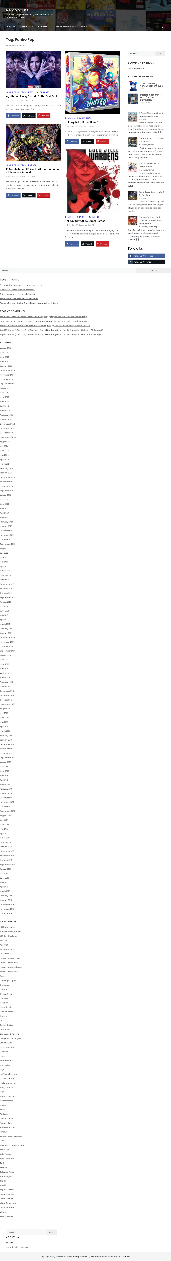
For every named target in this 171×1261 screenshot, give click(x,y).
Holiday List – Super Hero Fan (83, 122)
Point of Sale (6, 1123)
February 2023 (6, 521)
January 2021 (6, 633)
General (3, 1056)
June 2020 (4, 664)
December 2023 (7, 477)
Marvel (32, 92)
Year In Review (6, 1216)
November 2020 (7, 642)
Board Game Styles (9, 971)
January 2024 (6, 472)
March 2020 (5, 677)
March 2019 (5, 731)
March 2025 (5, 410)
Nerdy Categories (65, 27)
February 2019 (6, 735)
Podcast (10, 27)
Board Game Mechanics (11, 967)
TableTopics (5, 1154)
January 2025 (6, 419)
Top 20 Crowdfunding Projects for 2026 (72, 325)
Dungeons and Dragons (11, 1038)
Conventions (6, 994)
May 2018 (4, 775)
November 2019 (7, 695)
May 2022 (4, 561)
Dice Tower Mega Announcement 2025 (151, 84)
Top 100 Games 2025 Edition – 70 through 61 (82, 330)
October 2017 (6, 806)
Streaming (43, 27)
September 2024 (8, 437)
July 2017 (4, 820)
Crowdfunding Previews (17, 1247)
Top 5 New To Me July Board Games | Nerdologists (23, 316)
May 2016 (4, 882)
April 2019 (4, 726)
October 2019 (6, 700)
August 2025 (6, 388)
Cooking (4, 998)
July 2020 (4, 659)
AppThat (4, 945)
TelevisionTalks (7, 1172)
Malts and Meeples (9, 1083)
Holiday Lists (84, 118)
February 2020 (6, 682)
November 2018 (7, 748)
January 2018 (6, 793)
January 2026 (6, 366)
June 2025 (4, 397)
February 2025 (6, 415)
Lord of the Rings (8, 1078)
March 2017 (5, 837)
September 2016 (7, 864)
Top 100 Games (7, 1189)
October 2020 (6, 646)
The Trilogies (6, 1176)
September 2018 (7, 757)
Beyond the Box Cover (10, 958)
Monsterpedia (6, 1100)
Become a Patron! (136, 68)
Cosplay (4, 1002)
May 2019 (4, 722)
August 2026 (5, 348)
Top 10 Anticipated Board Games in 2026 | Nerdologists (25, 325)
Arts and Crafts (7, 949)
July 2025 (4, 392)
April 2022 (4, 566)
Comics (69, 118)
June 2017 (4, 824)
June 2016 (4, 878)
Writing (3, 1212)
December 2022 (7, 530)
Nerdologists (17, 10)
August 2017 (5, 815)
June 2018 (4, 771)
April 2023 (4, 513)
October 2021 (6, 593)
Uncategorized (7, 1194)
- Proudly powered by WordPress (85, 1256)
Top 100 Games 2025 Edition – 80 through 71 (82, 334)
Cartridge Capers (8, 980)
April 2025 (4, 406)
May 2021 (4, 615)
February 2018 (6, 789)
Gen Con (4, 1051)
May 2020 (4, 668)
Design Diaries (6, 1025)
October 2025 (6, 379)
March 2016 (5, 891)
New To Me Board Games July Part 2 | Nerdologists (23, 321)
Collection (5, 985)
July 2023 (4, 499)
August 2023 (5, 495)
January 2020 (6, 686)
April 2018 (4, 780)
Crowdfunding (6, 1007)
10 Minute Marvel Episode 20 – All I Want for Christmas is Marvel (33, 170)
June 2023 (4, 504)
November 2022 (7, 535)
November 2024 (7, 428)
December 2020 (7, 637)
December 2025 (7, 370)
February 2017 (6, 842)
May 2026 (4, 361)
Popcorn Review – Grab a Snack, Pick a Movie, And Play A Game (29, 303)
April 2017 (4, 833)
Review (3, 1131)
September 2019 (7, 704)
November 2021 (7, 588)
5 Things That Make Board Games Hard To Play (21, 285)
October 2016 (6, 860)
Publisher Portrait (8, 1127)
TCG (2, 1163)
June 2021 (4, 610)
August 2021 (5, 602)
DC (1, 1020)
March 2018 (5, 784)
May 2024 (4, 455)
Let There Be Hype (8, 1074)
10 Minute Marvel (15, 92)
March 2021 (5, 624)
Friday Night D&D (7, 1047)
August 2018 (5, 762)
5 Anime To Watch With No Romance (17, 289)
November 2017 (7, 802)
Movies (80, 217)
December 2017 (7, 797)
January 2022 (6, 579)
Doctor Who (5, 1029)
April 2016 (4, 886)
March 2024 (5, 464)
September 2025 (8, 383)
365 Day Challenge (9, 936)
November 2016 (7, 855)
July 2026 (4, 352)
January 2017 (6, 846)
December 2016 (7, 851)
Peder (13, 100)
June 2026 (4, 357)
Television (4, 1167)
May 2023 (4, 508)
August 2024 (6, 441)
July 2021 (4, 606)
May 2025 (4, 401)
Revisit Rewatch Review (11, 1136)
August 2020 (5, 655)
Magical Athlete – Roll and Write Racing (68, 316)
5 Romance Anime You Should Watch (17, 294)
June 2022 (4, 557)
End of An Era (6, 1042)
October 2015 (6, 913)
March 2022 (5, 570)
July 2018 (4, 766)
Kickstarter (5, 1065)
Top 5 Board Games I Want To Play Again (19, 298)
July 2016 (4, 873)
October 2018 (6, 753)
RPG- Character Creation (12, 1145)
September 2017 (7, 811)
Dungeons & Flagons (9, 1034)
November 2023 (7, 481)
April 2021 (4, 619)
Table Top (27, 27)
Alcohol (3, 940)
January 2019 (6, 740)
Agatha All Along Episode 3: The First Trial (31, 96)
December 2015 (7, 904)
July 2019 (4, 713)
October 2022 (6, 539)
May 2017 (4, 829)
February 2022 (6, 575)
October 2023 (6, 486)
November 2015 (7, 909)
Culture (3, 1016)
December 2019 (7, 691)
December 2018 (7, 744)
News (2, 1109)
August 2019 (5, 708)
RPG (2, 1140)
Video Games (6, 1198)
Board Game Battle (9, 962)
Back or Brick (5, 953)
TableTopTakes (7, 1158)
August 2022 (5, 548)
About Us (85, 27)
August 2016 (5, 869)
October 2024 (6, 432)
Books (3, 976)
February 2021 (6, 628)
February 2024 (6, 468)
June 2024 (4, 450)
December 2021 (7, 584)
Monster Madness (8, 1096)
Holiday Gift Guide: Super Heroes (85, 221)
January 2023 (6, 526)
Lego (2, 1069)
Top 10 (3, 1180)
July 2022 (4, 553)
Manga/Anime (6, 1087)
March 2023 (5, 517)
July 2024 (4, 446)
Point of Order (6, 1118)
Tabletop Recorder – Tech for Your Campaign (151, 97)
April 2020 (4, 673)
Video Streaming (8, 1203)
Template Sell (124, 1256)
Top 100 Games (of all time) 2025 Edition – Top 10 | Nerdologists (29, 330)
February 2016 (6, 895)
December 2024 (7, 424)
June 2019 (4, 717)
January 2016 (6, 900)
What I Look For (7, 1207)
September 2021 (7, 597)
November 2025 (7, 375)
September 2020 (8, 650)
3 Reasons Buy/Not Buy (10, 931)
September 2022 (7, 544)
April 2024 (4, 459)
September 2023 (8, 490)
